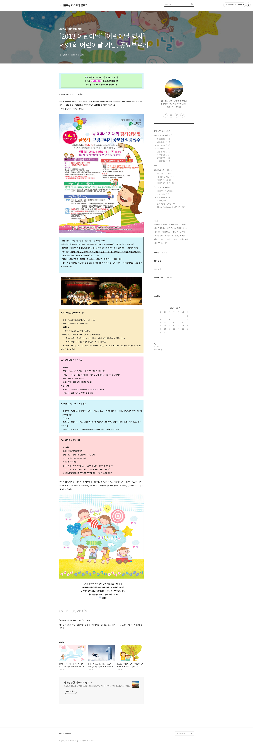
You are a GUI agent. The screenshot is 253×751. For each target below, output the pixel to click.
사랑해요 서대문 (163, 135)
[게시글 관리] (70, 611)
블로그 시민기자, (179, 232)
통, (175, 228)
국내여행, (183, 224)
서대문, (182, 235)
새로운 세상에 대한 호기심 (185, 727)
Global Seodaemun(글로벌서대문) (171, 207)
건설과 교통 (163, 151)
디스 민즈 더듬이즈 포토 (185, 714)
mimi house (181, 721)
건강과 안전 (163, 158)
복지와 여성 (163, 148)
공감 (178, 700)
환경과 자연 (163, 142)
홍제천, (179, 228)
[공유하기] (67, 611)
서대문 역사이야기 (165, 183)
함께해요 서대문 (163, 170)
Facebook (158, 277)
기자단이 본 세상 (165, 176)
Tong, (185, 228)
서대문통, (157, 232)
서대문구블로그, (160, 239)
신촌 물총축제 (164, 197)
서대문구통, (158, 243)
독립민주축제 (163, 200)
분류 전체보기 (162, 130)
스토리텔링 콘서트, (161, 224)
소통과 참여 (163, 161)
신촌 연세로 (163, 194)
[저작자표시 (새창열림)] (86, 611)
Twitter (169, 277)
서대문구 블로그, (173, 239)
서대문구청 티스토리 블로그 (73, 5)
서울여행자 (181, 708)
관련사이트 (181, 733)
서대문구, (169, 228)
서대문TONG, (169, 235)
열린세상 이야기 (165, 173)
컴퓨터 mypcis (182, 704)
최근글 (156, 252)
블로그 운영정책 (65, 734)
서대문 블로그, (159, 228)
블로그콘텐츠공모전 (166, 203)
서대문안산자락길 (165, 191)
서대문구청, (184, 239)
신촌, (165, 243)
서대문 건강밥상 (164, 180)
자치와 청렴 (163, 155)
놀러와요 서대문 (162, 187)
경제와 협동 (163, 145)
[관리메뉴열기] (248, 5)
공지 (157, 165)
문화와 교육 (163, 139)
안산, (177, 235)
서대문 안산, (158, 235)
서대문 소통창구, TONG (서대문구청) (184, 693)
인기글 (164, 252)
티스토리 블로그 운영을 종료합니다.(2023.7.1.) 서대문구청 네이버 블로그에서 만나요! (97, 686)
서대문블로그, (167, 232)
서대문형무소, (174, 224)
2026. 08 (174, 307)
